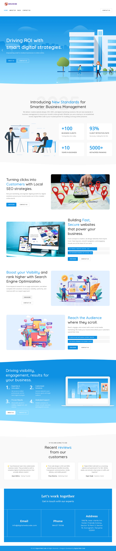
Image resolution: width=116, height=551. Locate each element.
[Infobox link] (71, 131)
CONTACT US (106, 10)
